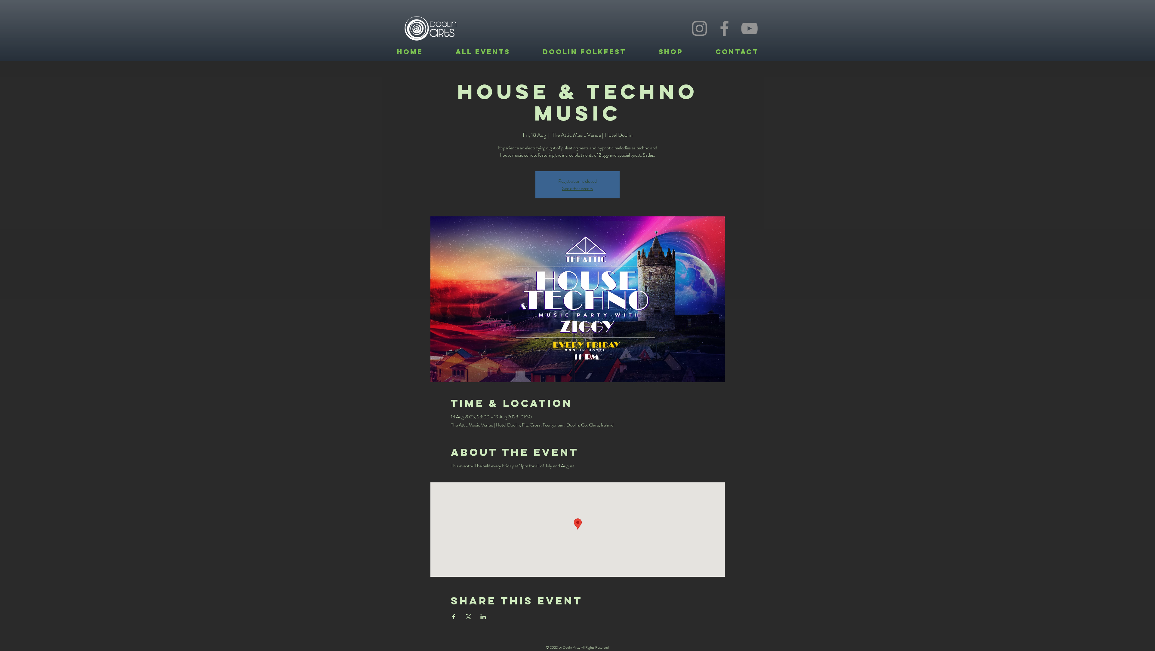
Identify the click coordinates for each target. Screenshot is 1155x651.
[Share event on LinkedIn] (483, 616)
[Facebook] (724, 28)
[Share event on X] (468, 616)
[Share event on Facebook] (454, 616)
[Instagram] (699, 28)
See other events (577, 188)
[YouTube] (749, 28)
